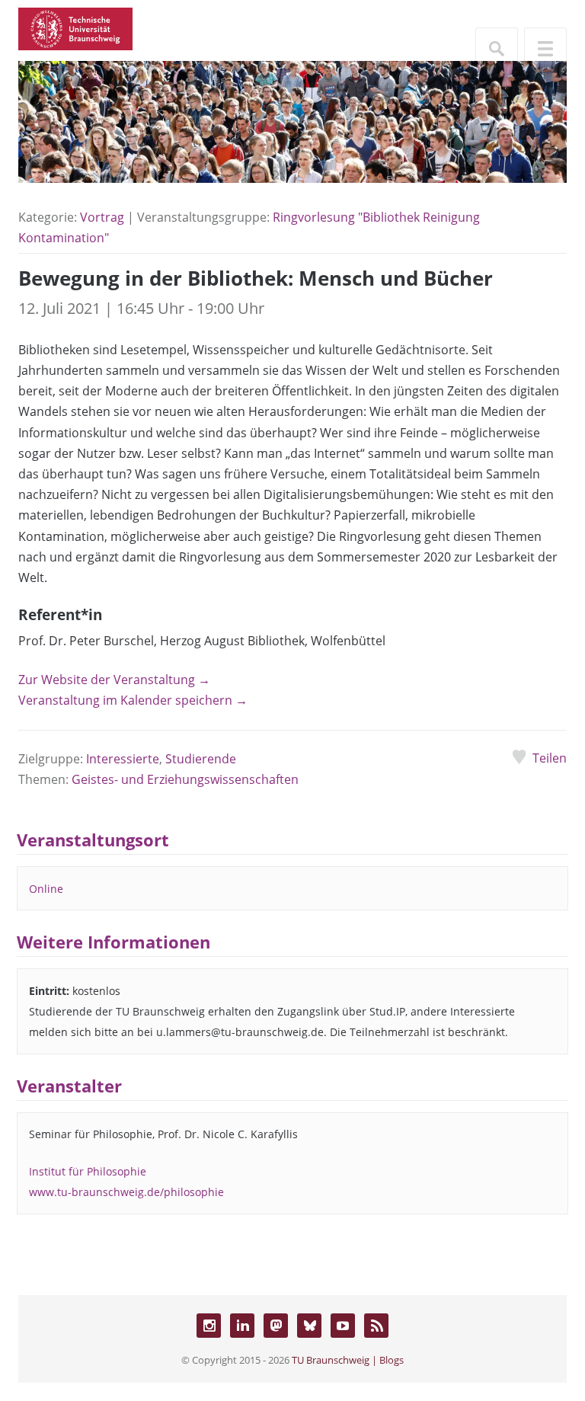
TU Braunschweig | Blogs (348, 1360)
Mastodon (276, 1325)
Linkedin (242, 1325)
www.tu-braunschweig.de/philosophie (126, 1192)
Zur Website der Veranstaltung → (114, 679)
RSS (376, 1325)
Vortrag (102, 217)
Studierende (200, 758)
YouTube (343, 1325)
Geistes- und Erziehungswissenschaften (185, 779)
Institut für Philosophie (87, 1171)
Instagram (209, 1325)
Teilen (549, 758)
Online (46, 888)
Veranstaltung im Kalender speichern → (133, 700)
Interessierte (122, 758)
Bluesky (309, 1325)
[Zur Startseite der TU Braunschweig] (75, 27)
